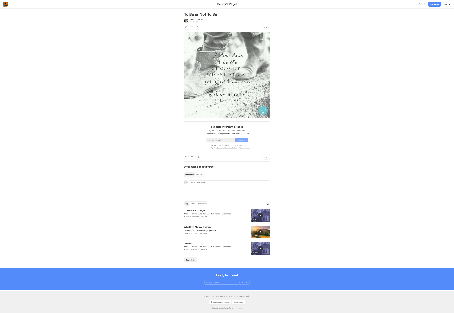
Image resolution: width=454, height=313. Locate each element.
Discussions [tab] (202, 204)
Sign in (447, 4)
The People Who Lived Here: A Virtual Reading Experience (207, 214)
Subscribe (434, 4)
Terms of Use (238, 145)
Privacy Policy (245, 148)
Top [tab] (186, 204)
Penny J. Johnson (196, 19)
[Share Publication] (425, 4)
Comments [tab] (189, 174)
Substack (215, 308)
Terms (233, 296)
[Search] (419, 4)
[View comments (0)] (192, 27)
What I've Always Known (197, 227)
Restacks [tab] (199, 174)
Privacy (227, 296)
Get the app (238, 302)
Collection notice (244, 296)
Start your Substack (221, 302)
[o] (260, 215)
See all (189, 260)
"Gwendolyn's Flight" (195, 210)
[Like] (186, 27)
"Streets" (189, 243)
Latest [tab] (192, 204)
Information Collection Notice (226, 148)
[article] (227, 215)
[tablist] (194, 174)
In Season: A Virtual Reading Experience (200, 230)
